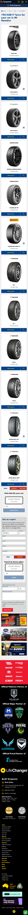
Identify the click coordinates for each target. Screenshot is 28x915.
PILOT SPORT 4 (14, 92)
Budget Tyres (5, 878)
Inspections (4, 848)
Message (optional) (7, 591)
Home (4, 11)
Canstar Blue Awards (7, 876)
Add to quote (10, 59)
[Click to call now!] (18, 2)
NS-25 (14, 362)
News (3, 866)
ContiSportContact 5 (14, 246)
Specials (4, 858)
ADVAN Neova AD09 (14, 478)
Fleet (3, 864)
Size (3, 531)
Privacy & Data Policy (10, 907)
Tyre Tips (4, 834)
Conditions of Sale (20, 907)
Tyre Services (5, 852)
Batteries (4, 846)
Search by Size (6, 829)
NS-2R (14, 400)
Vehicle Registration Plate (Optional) (8, 585)
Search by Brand (6, 831)
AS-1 (14, 323)
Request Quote (7, 610)
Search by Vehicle (6, 827)
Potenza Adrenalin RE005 (14, 169)
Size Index (4, 874)
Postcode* (5, 551)
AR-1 (14, 285)
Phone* (4, 541)
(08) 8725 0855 (10, 790)
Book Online (6, 862)
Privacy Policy (9, 604)
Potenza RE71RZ (14, 207)
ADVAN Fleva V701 (14, 439)
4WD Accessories (6, 844)
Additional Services (7, 856)
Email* (4, 546)
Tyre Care (4, 833)
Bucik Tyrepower (15, 5)
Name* (4, 536)
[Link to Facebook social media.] (14, 911)
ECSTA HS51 (14, 53)
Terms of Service (20, 604)
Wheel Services (6, 854)
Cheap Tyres (5, 880)
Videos (4, 868)
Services (4, 842)
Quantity (21, 531)
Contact (4, 860)
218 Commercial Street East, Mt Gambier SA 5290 (14, 786)
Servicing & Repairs (7, 850)
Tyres (3, 825)
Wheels (4, 837)
